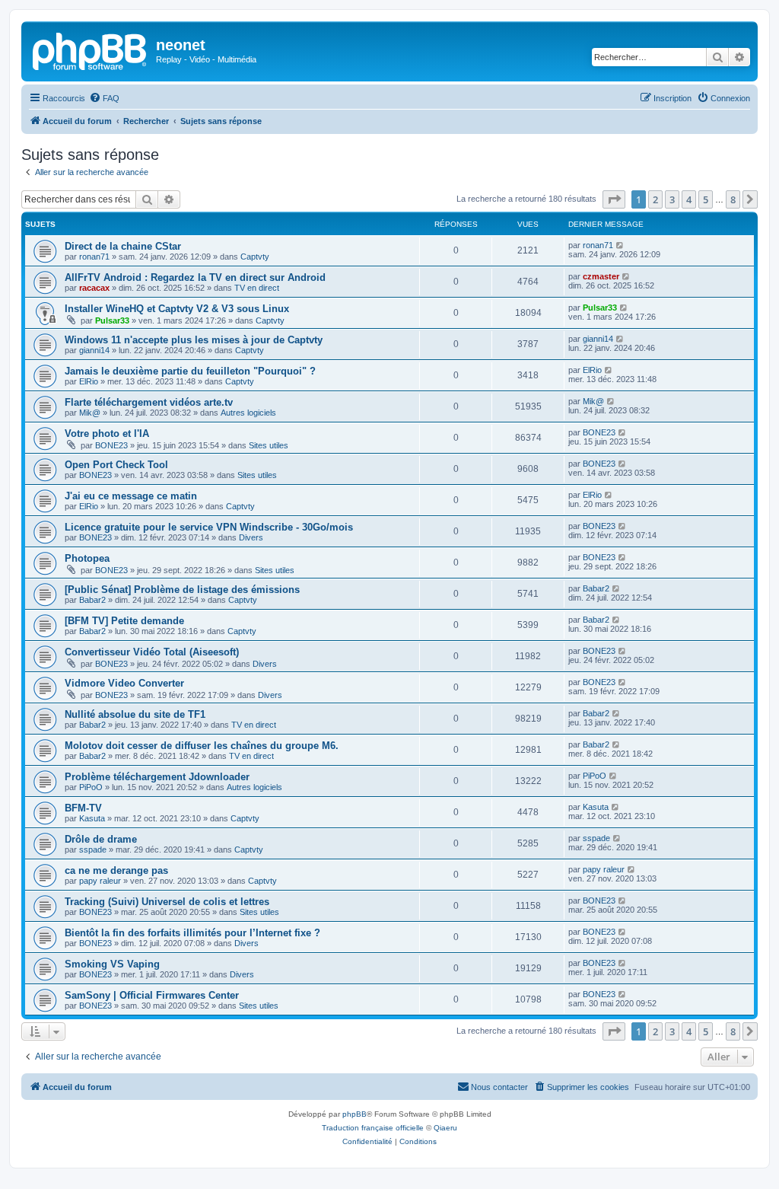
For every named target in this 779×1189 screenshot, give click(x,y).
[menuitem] (104, 98)
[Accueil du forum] (90, 49)
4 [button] (689, 199)
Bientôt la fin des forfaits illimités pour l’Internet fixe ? (192, 933)
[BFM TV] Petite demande (124, 620)
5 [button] (705, 199)
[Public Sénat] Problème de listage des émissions (182, 589)
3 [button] (672, 199)
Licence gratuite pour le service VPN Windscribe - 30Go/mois (209, 527)
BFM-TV (83, 808)
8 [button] (733, 199)
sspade (93, 849)
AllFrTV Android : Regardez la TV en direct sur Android (195, 277)
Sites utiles (268, 445)
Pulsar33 (112, 320)
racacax (94, 287)
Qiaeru (445, 1128)
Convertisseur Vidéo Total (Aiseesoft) (152, 652)
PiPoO (91, 787)
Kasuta (92, 818)
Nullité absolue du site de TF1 (135, 714)
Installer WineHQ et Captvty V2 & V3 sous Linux (177, 308)
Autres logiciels (248, 412)
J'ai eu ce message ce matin (131, 496)
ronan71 (94, 256)
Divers (251, 537)
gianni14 (94, 350)
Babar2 (92, 599)
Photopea (87, 558)
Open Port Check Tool (116, 464)
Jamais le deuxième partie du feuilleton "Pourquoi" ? (190, 371)
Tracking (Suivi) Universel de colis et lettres (167, 901)
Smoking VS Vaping (112, 964)
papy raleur (100, 880)
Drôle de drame (101, 839)
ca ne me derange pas (116, 870)
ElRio (88, 381)
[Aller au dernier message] (620, 245)
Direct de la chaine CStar (123, 246)
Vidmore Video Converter (124, 683)
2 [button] (655, 199)
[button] (614, 199)
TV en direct (256, 287)
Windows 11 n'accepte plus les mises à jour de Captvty (194, 340)
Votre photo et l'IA (107, 433)
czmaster (601, 276)
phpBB (354, 1114)
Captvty (254, 256)
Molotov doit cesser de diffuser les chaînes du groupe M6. (202, 745)
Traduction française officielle (373, 1128)
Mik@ (89, 412)
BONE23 (111, 445)
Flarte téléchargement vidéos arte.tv (149, 402)
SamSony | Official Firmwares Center (152, 995)
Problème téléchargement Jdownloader (157, 777)
